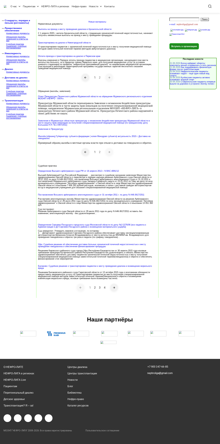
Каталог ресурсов (78, 405)
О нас (13, 6)
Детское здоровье (14, 399)
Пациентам (29, 6)
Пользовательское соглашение (102, 430)
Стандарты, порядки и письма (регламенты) (17, 21)
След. (114, 287)
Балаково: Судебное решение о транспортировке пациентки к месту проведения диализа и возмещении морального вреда (95, 267)
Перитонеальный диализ (18, 392)
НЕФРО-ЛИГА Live (15, 379)
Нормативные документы (17, 33)
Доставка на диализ (16, 77)
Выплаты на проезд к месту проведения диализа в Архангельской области (74, 29)
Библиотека (74, 392)
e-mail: (173, 24)
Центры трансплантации (82, 373)
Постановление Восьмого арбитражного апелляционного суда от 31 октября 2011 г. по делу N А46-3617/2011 (91, 194)
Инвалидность (13, 53)
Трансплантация (14, 100)
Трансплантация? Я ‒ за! (18, 405)
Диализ (9, 69)
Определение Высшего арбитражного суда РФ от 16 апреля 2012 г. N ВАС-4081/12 (78, 171)
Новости (93, 6)
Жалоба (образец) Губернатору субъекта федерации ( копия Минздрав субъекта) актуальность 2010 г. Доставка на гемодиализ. (94, 137)
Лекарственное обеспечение (13, 29)
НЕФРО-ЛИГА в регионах (55, 6)
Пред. (85, 77)
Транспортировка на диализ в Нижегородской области (64, 42)
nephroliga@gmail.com (160, 373)
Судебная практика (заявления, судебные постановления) (16, 46)
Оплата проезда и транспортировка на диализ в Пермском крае (69, 56)
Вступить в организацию (184, 46)
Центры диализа (77, 367)
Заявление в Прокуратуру (50, 129)
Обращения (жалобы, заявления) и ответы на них (17, 39)
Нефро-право (79, 6)
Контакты (109, 6)
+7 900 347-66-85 (157, 366)
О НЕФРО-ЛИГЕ (13, 367)
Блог (70, 386)
